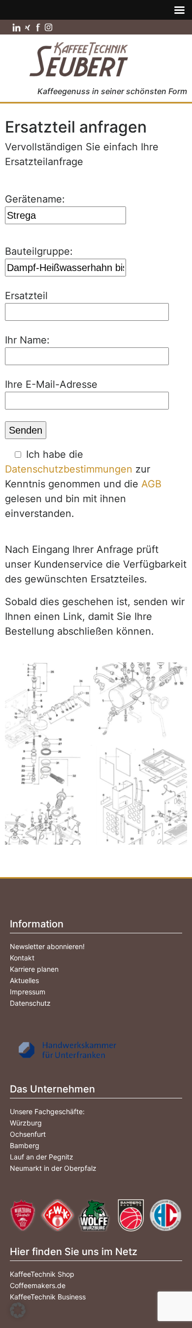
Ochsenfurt (28, 1134)
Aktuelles (24, 980)
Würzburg (26, 1123)
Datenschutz (30, 1003)
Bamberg (24, 1145)
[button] (17, 1310)
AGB (151, 484)
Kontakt (22, 957)
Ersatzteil (26, 296)
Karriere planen (34, 969)
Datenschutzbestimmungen (68, 469)
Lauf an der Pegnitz (41, 1157)
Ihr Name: (27, 340)
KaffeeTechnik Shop (42, 1274)
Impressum (27, 991)
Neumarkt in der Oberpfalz (53, 1168)
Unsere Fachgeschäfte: (47, 1111)
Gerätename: (35, 199)
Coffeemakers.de (37, 1285)
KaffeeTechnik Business (48, 1297)
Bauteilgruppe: (39, 251)
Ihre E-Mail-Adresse (51, 384)
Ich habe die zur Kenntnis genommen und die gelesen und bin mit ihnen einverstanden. (83, 483)
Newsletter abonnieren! (47, 946)
